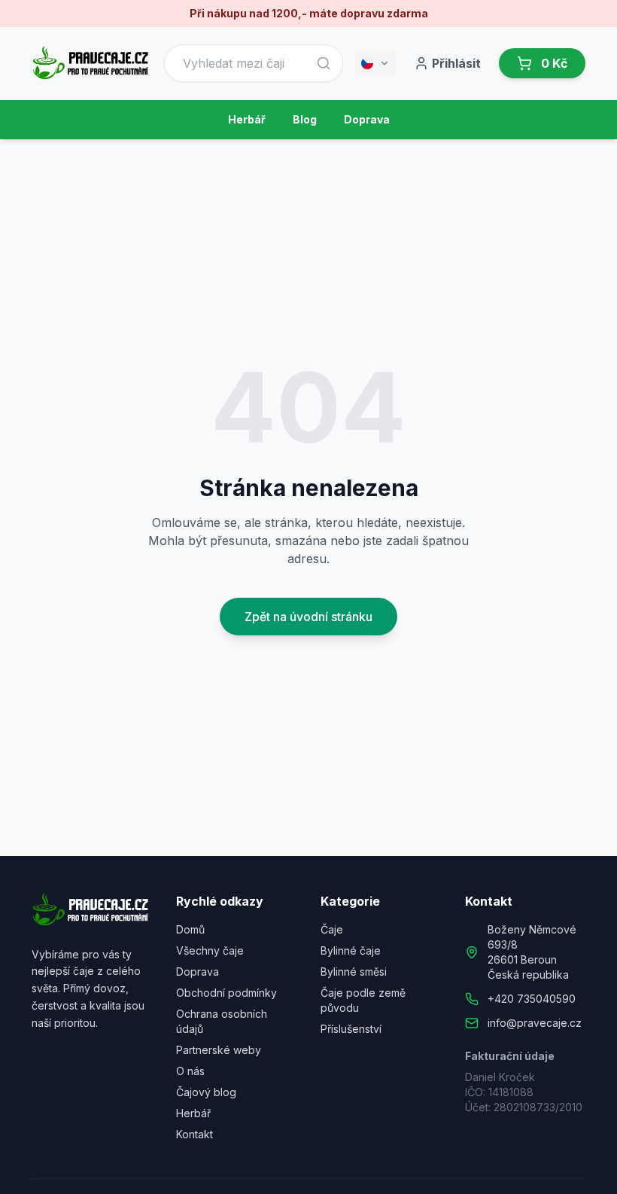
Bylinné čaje (351, 950)
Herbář (247, 119)
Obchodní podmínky (226, 992)
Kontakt (194, 1134)
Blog (305, 119)
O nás (190, 1071)
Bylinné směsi (354, 971)
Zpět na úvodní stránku (308, 616)
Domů (190, 929)
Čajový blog (206, 1092)
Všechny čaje (210, 950)
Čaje (332, 929)
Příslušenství (351, 1028)
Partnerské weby (218, 1049)
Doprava (367, 119)
